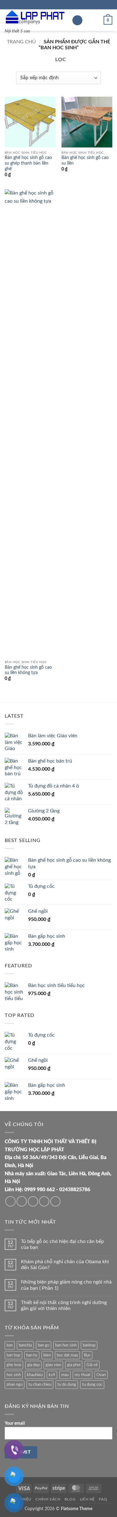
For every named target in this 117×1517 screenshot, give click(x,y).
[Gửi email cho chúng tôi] (44, 1201)
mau (65, 1375)
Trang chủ (21, 41)
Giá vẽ (92, 1365)
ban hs (31, 1355)
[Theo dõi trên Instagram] (22, 1201)
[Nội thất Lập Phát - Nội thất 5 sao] (36, 17)
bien (47, 1355)
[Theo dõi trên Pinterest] (55, 1201)
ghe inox (14, 1365)
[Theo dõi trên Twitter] (33, 1201)
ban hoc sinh (66, 1345)
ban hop (13, 1355)
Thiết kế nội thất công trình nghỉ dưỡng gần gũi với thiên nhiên (64, 1305)
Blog (70, 1499)
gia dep (33, 1365)
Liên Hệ (87, 1499)
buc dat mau (67, 1355)
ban (10, 1345)
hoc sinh (14, 1375)
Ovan (101, 1375)
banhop (89, 1345)
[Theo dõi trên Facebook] (10, 1201)
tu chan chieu (39, 1384)
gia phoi (73, 1365)
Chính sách (48, 1499)
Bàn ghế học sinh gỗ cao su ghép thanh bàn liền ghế (28, 163)
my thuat (82, 1375)
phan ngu (14, 1384)
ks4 (52, 1375)
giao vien (53, 1365)
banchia (25, 1345)
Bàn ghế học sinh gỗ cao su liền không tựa (28, 670)
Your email (15, 1423)
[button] (77, 20)
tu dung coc (92, 1384)
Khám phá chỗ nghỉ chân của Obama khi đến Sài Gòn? (65, 1264)
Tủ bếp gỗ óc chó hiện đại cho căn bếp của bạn (62, 1244)
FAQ (103, 1499)
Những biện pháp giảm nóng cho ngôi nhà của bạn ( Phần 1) (66, 1284)
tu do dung (66, 1384)
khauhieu (35, 1375)
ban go (43, 1345)
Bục (87, 1355)
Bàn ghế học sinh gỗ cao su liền (85, 161)
